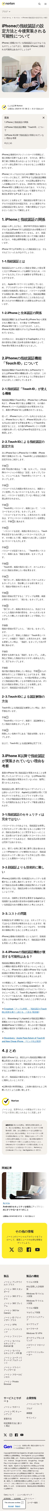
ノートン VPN (10, 1324)
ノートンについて (34, 1404)
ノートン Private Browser (11, 1382)
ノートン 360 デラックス (13, 1297)
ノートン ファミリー (13, 1336)
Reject (17, 1506)
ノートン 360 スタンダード (13, 1290)
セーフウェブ (32, 1324)
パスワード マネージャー (35, 1346)
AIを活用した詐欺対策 (35, 1287)
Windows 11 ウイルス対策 (34, 1302)
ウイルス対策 (32, 1282)
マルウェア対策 (33, 1312)
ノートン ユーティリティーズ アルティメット (13, 1360)
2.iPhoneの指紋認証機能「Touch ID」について (24, 128)
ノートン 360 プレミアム (13, 1304)
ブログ (5, 11)
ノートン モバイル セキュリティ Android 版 (12, 1343)
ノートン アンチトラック (13, 1330)
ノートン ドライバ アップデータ (12, 1368)
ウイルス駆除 (32, 1308)
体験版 (29, 1413)
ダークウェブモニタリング (35, 1339)
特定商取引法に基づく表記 (12, 1424)
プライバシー (29, 1499)
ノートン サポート (12, 1407)
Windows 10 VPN (34, 1333)
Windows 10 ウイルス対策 (35, 1294)
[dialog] (14, 1504)
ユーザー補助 (32, 1503)
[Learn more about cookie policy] (22, 1502)
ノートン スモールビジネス (13, 1375)
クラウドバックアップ (35, 1318)
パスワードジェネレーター (35, 1353)
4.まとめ (8, 143)
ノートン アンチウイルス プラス (13, 1283)
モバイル (6, 1203)
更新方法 (8, 1418)
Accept (11, 1506)
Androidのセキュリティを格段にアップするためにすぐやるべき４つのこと (23, 1208)
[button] (24, 117)
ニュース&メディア (24, 1495)
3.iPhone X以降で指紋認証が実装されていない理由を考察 (24, 136)
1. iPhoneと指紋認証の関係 (16, 122)
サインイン (31, 1417)
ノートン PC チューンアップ (12, 1412)
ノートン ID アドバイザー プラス (12, 1318)
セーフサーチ (32, 1328)
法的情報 (17, 1499)
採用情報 (7, 1499)
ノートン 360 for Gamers (11, 1311)
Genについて (9, 1495)
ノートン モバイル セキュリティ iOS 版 (13, 1351)
